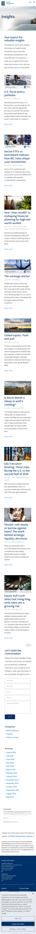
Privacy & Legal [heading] (24, 888)
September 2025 (12, 790)
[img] (18, 18)
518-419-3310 (7, 870)
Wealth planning (12, 730)
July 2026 (10, 756)
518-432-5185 (9, 877)
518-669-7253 (7, 879)
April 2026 (10, 766)
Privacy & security (23, 891)
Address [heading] (3, 888)
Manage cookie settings (18, 929)
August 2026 (11, 752)
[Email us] (2, 871)
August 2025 (11, 794)
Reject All (18, 918)
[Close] (33, 893)
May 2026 (10, 763)
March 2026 (10, 769)
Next (28, 645)
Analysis (9, 734)
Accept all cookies (18, 924)
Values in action (12, 737)
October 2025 (11, 787)
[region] (18, 912)
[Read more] (5, 818)
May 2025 (10, 797)
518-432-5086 (9, 868)
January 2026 (11, 776)
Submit (10, 716)
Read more (8, 124)
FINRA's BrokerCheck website (21, 836)
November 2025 (12, 783)
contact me (16, 64)
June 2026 (10, 759)
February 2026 (11, 773)
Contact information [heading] (7, 860)
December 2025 (12, 780)
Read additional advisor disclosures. (10, 821)
